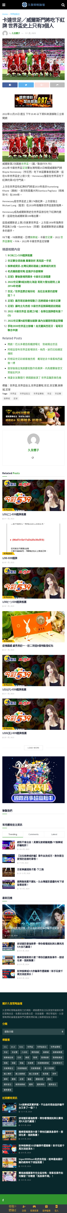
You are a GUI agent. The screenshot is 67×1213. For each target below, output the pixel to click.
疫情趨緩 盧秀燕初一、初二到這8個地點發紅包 (27, 645)
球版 (22, 1063)
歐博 (35, 1057)
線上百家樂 (33, 1074)
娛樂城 (34, 237)
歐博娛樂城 (57, 1057)
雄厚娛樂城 (20, 1084)
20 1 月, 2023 (9, 737)
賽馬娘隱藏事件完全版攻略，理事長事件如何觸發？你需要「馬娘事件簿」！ (41, 1174)
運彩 (49, 1079)
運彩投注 (7, 1084)
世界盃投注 (15, 14)
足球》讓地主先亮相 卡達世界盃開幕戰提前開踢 (34, 306)
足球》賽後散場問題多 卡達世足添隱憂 (29, 276)
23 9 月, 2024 (24, 964)
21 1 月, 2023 (9, 694)
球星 (14, 1063)
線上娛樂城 (20, 1074)
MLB (13, 1047)
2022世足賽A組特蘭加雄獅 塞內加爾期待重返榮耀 (35, 320)
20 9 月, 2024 (24, 978)
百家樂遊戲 (35, 1068)
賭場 (14, 1079)
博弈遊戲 (35, 1052)
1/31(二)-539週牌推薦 (14, 514)
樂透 (27, 1057)
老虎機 (45, 1074)
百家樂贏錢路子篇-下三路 (30, 869)
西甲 (54, 1074)
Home (5, 14)
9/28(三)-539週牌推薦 (20, 255)
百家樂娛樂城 (43, 1063)
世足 (49, 393)
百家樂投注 (8, 1068)
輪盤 (29, 1079)
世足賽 (49, 237)
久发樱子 (16, 33)
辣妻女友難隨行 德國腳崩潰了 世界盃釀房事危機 (34, 377)
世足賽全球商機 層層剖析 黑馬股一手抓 (29, 260)
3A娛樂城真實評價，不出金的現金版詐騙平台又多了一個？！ (33, 929)
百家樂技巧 (57, 1063)
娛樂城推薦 (57, 1052)
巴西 (19, 1057)
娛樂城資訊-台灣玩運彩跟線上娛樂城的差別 (32, 266)
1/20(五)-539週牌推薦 (14, 733)
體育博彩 (41, 1084)
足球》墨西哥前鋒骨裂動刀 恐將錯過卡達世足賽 (34, 300)
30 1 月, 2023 (9, 562)
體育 (31, 1084)
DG (5, 1047)
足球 (24, 167)
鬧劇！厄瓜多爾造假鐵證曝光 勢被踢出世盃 (32, 344)
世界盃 (25, 163)
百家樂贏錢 (22, 1068)
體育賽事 (7, 1090)
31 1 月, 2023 (9, 519)
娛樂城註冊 (8, 1057)
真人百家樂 (49, 1068)
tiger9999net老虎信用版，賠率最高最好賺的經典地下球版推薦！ (41, 1160)
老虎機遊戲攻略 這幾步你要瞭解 (25, 271)
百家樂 (30, 1063)
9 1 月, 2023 (30, 33)
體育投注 (52, 1084)
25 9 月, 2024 (24, 951)
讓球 (6, 1079)
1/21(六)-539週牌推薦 (14, 689)
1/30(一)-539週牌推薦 (14, 601)
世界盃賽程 (39, 393)
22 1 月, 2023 (9, 650)
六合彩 (24, 1052)
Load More (33, 748)
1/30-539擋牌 (9, 558)
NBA (21, 1047)
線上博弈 (7, 1074)
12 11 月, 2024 (11, 935)
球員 (6, 1063)
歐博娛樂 (45, 1057)
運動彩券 (39, 1079)
